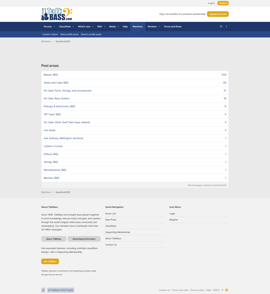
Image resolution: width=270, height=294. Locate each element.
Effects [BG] (51, 154)
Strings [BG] (51, 161)
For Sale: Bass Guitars (56, 98)
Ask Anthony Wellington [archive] (63, 138)
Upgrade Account (218, 14)
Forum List (110, 213)
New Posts (110, 219)
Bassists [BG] (51, 177)
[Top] (222, 290)
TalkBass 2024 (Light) (61, 290)
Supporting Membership (117, 232)
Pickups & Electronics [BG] (59, 106)
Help (208, 290)
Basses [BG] (51, 74)
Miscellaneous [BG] (55, 169)
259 (224, 74)
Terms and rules (180, 290)
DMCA (216, 290)
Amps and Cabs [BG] (56, 82)
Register (173, 219)
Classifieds (110, 226)
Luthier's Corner (53, 146)
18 (225, 98)
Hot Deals (49, 130)
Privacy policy (197, 290)
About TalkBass (113, 238)
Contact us (111, 244)
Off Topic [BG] (52, 114)
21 (225, 90)
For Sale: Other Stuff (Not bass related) (67, 122)
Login (172, 213)
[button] (54, 26)
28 (224, 82)
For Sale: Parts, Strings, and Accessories (67, 90)
